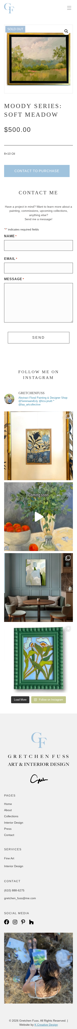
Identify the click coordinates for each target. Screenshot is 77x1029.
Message (14, 279)
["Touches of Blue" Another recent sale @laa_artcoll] (38, 587)
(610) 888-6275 (14, 890)
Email (10, 258)
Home (8, 804)
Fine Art (9, 858)
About (8, 810)
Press (7, 828)
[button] (66, 31)
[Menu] (69, 8)
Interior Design (13, 822)
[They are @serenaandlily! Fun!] (38, 445)
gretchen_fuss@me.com (20, 898)
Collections (11, 816)
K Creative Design (46, 1024)
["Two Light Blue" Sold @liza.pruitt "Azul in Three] (38, 658)
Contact (9, 835)
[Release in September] (38, 516)
